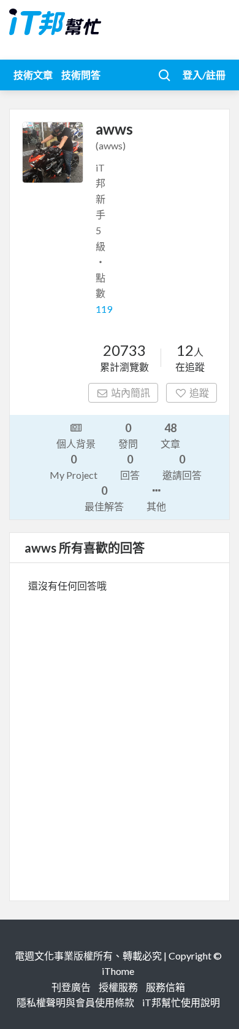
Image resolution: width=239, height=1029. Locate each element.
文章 (170, 435)
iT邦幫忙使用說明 (181, 1002)
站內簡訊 (130, 392)
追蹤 (199, 392)
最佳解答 (104, 498)
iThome (118, 971)
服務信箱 (165, 987)
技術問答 (81, 75)
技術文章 (33, 75)
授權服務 (118, 987)
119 (104, 309)
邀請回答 (182, 466)
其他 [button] (156, 506)
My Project (73, 466)
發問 (128, 435)
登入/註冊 (204, 75)
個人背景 (76, 443)
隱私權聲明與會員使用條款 (75, 1002)
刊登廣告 (71, 987)
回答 (130, 466)
